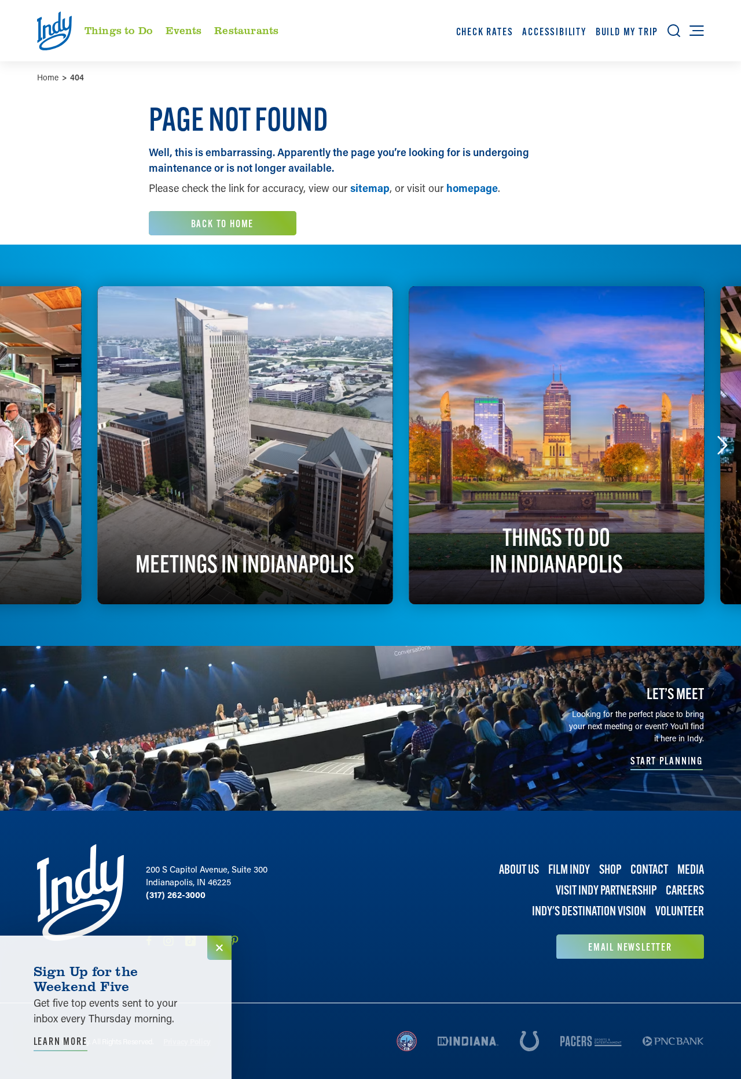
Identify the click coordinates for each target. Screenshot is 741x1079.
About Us (519, 869)
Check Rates (484, 31)
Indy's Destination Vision (589, 911)
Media (690, 869)
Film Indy (569, 869)
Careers (685, 890)
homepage (472, 188)
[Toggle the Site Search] (673, 30)
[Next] (722, 445)
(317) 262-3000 (176, 894)
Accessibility (554, 31)
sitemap (370, 188)
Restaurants (246, 30)
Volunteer (679, 911)
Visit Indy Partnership (606, 890)
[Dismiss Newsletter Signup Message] (219, 948)
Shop (610, 869)
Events (184, 30)
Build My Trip (627, 31)
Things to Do (119, 30)
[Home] (80, 901)
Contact (649, 869)
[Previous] (18, 445)
